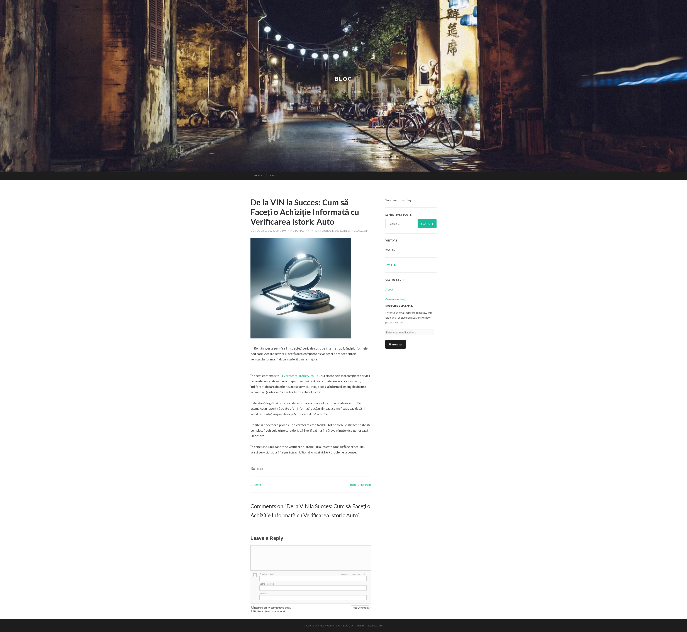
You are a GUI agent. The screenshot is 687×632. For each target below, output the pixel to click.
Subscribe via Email (399, 305)
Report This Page (360, 484)
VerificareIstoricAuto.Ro (301, 376)
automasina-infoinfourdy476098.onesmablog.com (330, 230)
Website (263, 593)
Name (266, 584)
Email (266, 574)
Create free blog (395, 299)
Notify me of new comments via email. (272, 608)
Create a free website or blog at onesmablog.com (343, 625)
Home (258, 175)
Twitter (391, 264)
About (274, 175)
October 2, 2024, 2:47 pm (268, 230)
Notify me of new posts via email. (270, 611)
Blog (343, 79)
